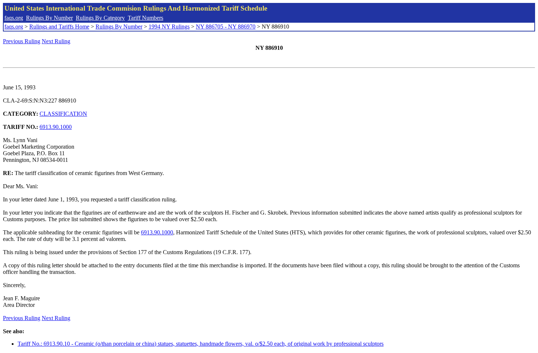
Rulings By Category (100, 18)
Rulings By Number (49, 18)
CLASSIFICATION (63, 114)
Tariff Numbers (145, 18)
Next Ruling (56, 41)
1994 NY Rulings (169, 26)
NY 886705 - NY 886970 (225, 26)
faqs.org (13, 18)
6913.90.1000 (56, 127)
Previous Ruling (21, 41)
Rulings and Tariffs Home (59, 26)
